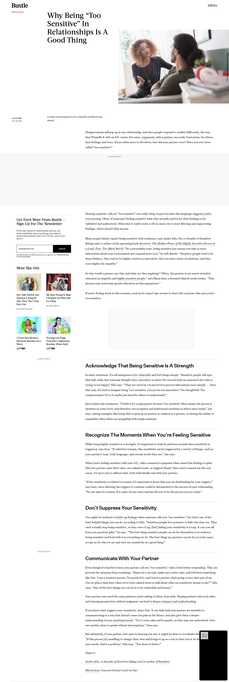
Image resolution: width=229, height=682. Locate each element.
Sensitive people (190, 253)
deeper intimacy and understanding (174, 601)
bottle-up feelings (126, 517)
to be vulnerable (141, 375)
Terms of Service (63, 255)
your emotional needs (120, 620)
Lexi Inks (18, 118)
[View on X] (151, 328)
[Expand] (202, 633)
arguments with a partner (157, 137)
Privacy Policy (25, 257)
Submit (62, 248)
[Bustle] (20, 5)
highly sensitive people (131, 278)
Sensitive (164, 661)
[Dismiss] (224, 633)
